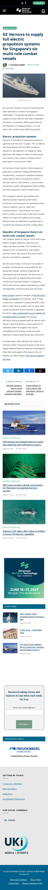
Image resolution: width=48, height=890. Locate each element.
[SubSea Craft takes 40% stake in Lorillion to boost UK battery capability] (24, 512)
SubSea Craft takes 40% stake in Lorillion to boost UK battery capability (24, 533)
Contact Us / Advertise (12, 784)
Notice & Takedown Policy (32, 883)
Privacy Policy (35, 880)
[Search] (43, 11)
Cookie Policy (14, 883)
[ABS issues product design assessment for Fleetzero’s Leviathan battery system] (24, 466)
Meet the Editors (10, 789)
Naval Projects (10, 28)
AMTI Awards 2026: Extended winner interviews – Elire (32, 617)
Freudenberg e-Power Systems (24, 756)
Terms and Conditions (18, 880)
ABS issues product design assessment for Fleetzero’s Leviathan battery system (23, 488)
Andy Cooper (8, 295)
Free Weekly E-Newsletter (14, 799)
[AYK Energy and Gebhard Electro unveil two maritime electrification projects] (24, 423)
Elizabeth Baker (18, 65)
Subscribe (39, 3)
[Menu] (4, 11)
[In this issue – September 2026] (10, 633)
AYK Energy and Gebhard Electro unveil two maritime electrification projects (23, 443)
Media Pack (7, 794)
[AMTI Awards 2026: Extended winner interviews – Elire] (10, 617)
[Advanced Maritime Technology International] (23, 10)
